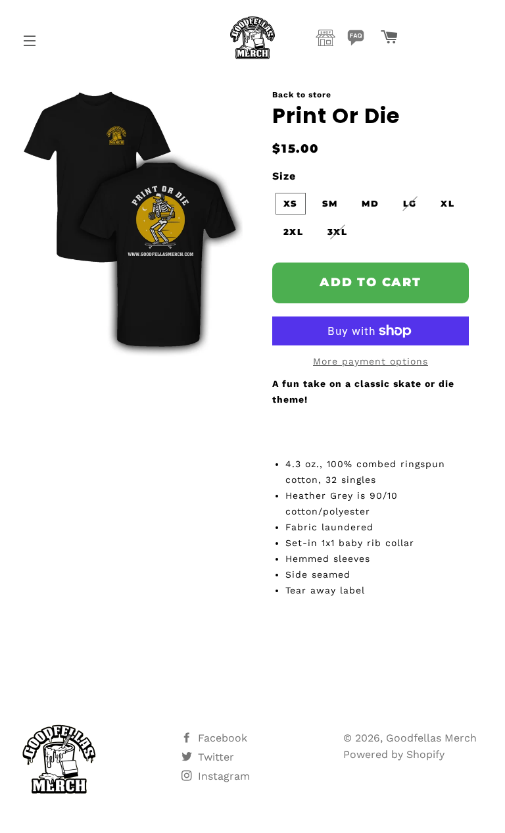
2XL (293, 231)
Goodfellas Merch (431, 738)
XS (290, 203)
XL (447, 203)
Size (284, 176)
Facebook (221, 738)
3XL (337, 231)
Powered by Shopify (394, 754)
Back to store (301, 94)
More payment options (370, 361)
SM (330, 203)
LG (410, 203)
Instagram (222, 776)
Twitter (214, 757)
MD (370, 203)
